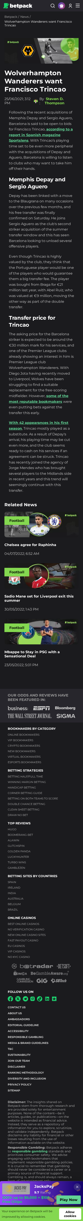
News (24, 17)
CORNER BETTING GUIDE (25, 793)
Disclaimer (16, 1066)
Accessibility (18, 1031)
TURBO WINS (17, 862)
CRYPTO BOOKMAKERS (24, 745)
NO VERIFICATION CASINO (26, 929)
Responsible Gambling (25, 1037)
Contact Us (17, 1007)
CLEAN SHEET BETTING (23, 809)
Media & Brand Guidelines (28, 1043)
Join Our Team (19, 1060)
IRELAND (14, 887)
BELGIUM (14, 904)
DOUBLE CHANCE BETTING (26, 804)
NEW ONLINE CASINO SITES (27, 935)
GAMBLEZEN (16, 867)
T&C (10, 1048)
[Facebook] (10, 1000)
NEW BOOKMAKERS (21, 751)
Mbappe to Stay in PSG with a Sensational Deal (32, 654)
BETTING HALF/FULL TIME (25, 776)
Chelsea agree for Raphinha (30, 545)
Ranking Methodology (26, 1072)
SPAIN (12, 882)
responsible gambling (30, 1151)
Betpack (10, 17)
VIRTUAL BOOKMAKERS (24, 756)
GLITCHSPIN (16, 845)
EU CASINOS (16, 946)
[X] (18, 1000)
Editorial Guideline (23, 1025)
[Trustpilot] (54, 1000)
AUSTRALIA (15, 898)
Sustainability (19, 1054)
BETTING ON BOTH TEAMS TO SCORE (33, 798)
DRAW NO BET (18, 815)
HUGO (12, 829)
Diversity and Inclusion (27, 1078)
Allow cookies (70, 1214)
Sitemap (14, 1090)
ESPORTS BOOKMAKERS (24, 762)
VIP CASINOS (16, 951)
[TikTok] (39, 1000)
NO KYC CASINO (19, 957)
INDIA (12, 893)
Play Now (68, 1200)
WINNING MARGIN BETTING (27, 782)
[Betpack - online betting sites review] (17, 6)
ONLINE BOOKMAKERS (23, 734)
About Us (15, 1013)
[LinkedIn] (47, 1000)
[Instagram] (32, 1000)
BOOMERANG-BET (20, 834)
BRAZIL (13, 909)
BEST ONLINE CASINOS (23, 924)
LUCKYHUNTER (18, 856)
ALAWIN (13, 840)
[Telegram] (25, 1000)
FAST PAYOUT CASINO (23, 940)
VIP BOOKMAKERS (20, 740)
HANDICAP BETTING (22, 787)
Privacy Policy (19, 1084)
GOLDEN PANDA (19, 851)
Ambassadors (19, 1019)
